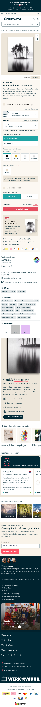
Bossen (17, 301)
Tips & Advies (7, 645)
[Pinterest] (11, 655)
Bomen (4, 304)
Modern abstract (27, 311)
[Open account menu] (34, 19)
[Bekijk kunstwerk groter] (37, 35)
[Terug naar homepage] (12, 18)
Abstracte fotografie (9, 314)
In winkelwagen (22, 209)
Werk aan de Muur (9, 650)
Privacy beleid (30, 689)
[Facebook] (14, 655)
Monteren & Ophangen (12, 597)
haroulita (9, 83)
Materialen (6, 640)
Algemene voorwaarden (17, 686)
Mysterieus (21, 291)
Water (17, 311)
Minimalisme (30, 304)
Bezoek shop (5, 266)
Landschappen (7, 301)
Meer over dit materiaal (31, 109)
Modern (21, 304)
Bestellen (7, 588)
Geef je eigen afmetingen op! (20, 130)
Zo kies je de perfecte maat (30, 120)
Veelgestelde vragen (11, 585)
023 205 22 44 (26, 579)
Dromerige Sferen (24, 317)
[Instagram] (8, 655)
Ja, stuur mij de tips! (10, 551)
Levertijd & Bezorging (11, 594)
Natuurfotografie (7, 307)
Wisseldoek (9, 143)
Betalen (7, 591)
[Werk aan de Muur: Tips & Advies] (38, 645)
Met (30, 196)
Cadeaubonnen (9, 599)
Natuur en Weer (27, 301)
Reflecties (21, 314)
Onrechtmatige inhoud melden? (16, 689)
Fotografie (13, 304)
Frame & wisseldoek (12, 138)
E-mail (37, 579)
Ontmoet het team (10, 627)
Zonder (13, 196)
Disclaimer (28, 686)
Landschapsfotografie (23, 307)
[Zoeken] (37, 24)
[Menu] (2, 19)
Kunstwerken (7, 635)
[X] (17, 655)
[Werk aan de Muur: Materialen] (38, 640)
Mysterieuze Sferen (8, 317)
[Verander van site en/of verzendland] (38, 13)
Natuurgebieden (7, 311)
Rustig (4, 291)
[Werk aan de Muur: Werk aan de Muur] (38, 650)
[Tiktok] (20, 655)
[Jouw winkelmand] (38, 19)
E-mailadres (5, 542)
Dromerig (12, 291)
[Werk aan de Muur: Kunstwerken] (38, 635)
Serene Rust (31, 314)
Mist (36, 301)
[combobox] (16, 24)
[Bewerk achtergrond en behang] (37, 39)
